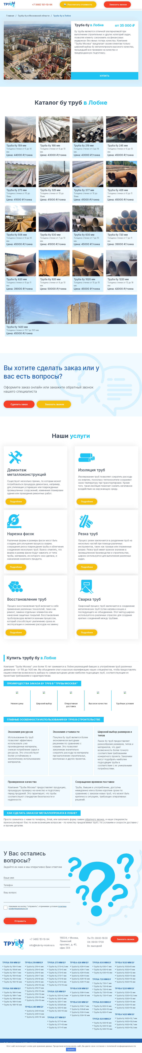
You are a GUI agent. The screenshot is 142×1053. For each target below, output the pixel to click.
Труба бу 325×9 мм (57, 1008)
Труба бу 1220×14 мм (125, 1001)
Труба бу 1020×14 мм (125, 979)
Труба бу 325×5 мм (57, 998)
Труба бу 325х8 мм (57, 1005)
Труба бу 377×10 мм (58, 1024)
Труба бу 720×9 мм (102, 989)
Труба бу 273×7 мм (57, 976)
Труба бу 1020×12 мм (125, 972)
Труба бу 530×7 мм (80, 1006)
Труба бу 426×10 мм (80, 979)
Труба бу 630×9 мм (102, 969)
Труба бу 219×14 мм (35, 997)
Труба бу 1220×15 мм (125, 1005)
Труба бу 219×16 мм (35, 1000)
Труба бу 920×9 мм (102, 1026)
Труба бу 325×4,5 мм (58, 995)
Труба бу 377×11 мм (58, 1027)
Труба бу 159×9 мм (12, 979)
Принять (71, 1049)
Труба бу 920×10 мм (103, 1029)
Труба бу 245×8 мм (35, 1011)
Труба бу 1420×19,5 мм (126, 1027)
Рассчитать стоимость (80, 4)
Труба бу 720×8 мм (102, 986)
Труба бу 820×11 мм (103, 1012)
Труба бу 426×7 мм (80, 969)
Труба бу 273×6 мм (57, 972)
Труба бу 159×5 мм (12, 966)
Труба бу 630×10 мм (103, 972)
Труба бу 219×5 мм (35, 969)
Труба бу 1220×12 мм (125, 992)
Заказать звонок (118, 4)
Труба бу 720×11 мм (103, 995)
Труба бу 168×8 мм (12, 998)
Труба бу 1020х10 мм (125, 966)
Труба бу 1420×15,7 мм (126, 1018)
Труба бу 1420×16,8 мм (126, 1021)
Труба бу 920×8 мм (102, 1023)
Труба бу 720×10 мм (103, 992)
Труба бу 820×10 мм (103, 1009)
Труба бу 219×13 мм (35, 994)
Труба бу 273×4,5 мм (58, 966)
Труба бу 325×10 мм (58, 1011)
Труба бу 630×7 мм (102, 966)
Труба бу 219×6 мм (35, 972)
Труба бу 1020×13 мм (125, 976)
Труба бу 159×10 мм (13, 982)
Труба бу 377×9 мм (57, 1021)
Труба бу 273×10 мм (58, 985)
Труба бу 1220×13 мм (125, 998)
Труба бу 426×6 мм (80, 966)
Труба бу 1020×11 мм (125, 969)
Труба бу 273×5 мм (57, 969)
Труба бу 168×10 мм (13, 1005)
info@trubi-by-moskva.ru (42, 945)
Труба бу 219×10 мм (35, 985)
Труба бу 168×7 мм (12, 995)
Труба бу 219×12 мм (35, 991)
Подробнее (16, 501)
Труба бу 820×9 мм (102, 1006)
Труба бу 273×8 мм (57, 979)
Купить (104, 75)
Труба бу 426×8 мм (80, 972)
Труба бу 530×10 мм (80, 1015)
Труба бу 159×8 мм (12, 976)
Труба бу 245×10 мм (35, 1017)
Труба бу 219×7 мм (35, 976)
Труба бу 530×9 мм (80, 1012)
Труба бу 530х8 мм (80, 1009)
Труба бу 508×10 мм (80, 995)
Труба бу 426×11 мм (80, 982)
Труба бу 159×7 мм (12, 972)
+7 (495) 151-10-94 (42, 4)
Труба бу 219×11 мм (35, 988)
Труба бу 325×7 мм (57, 1001)
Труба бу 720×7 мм (102, 983)
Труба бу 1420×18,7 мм (126, 1024)
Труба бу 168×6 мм (12, 992)
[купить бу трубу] (9, 7)
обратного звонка (94, 819)
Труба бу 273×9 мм (57, 982)
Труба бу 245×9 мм (35, 1014)
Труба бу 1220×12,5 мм (126, 995)
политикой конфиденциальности (121, 1046)
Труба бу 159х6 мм (12, 969)
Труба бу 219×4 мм (35, 966)
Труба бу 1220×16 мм (125, 1008)
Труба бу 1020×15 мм (125, 982)
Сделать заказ (19, 404)
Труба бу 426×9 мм (80, 976)
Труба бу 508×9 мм (80, 992)
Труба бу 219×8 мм (35, 979)
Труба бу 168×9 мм (12, 1001)
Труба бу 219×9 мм (35, 982)
